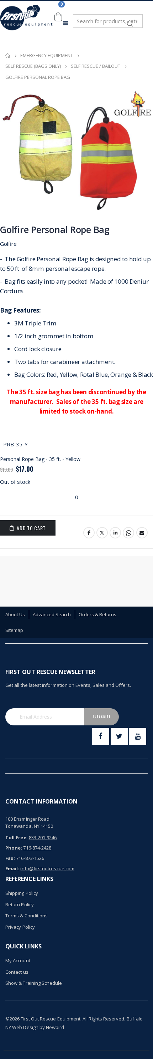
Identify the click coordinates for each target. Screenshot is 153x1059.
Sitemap (14, 630)
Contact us (16, 972)
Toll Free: (16, 837)
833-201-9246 (43, 837)
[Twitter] (119, 736)
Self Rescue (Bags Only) (33, 66)
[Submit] (130, 20)
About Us (15, 614)
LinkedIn (115, 532)
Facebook (89, 532)
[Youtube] (137, 736)
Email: (12, 868)
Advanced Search (52, 614)
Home (7, 55)
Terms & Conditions (26, 915)
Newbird (55, 1027)
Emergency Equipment (46, 55)
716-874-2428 (37, 848)
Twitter (102, 532)
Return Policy (19, 904)
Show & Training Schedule (33, 983)
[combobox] (108, 21)
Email (142, 532)
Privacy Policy (20, 927)
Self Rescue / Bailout (95, 66)
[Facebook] (100, 736)
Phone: (13, 848)
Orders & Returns (98, 614)
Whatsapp (128, 532)
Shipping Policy (21, 893)
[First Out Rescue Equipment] (26, 23)
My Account (17, 960)
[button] (139, 104)
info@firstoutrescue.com (47, 868)
